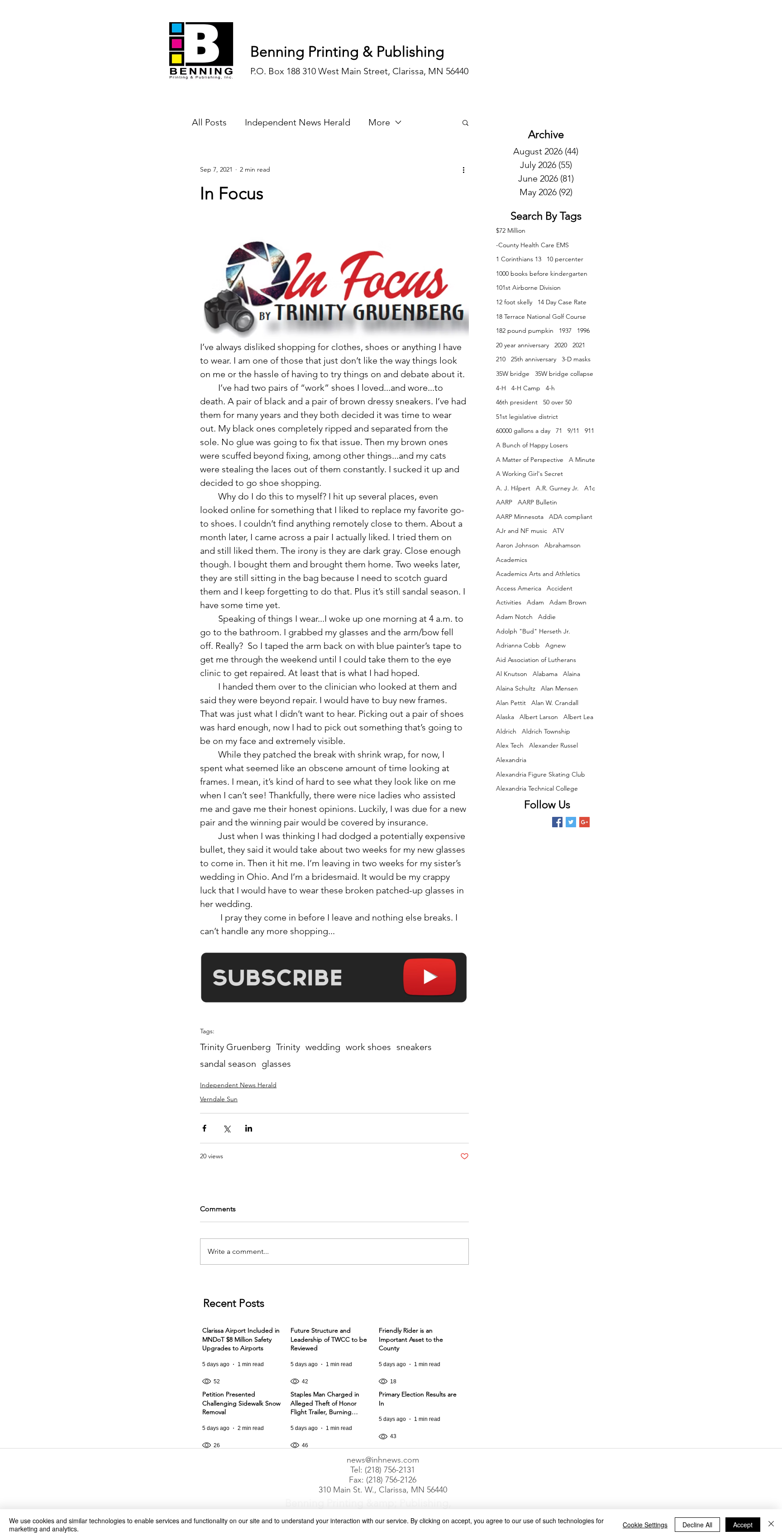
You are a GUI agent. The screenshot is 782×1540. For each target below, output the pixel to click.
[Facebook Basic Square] (557, 822)
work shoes (368, 1046)
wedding (322, 1046)
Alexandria (511, 760)
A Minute (582, 460)
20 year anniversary (522, 345)
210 (500, 359)
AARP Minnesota (520, 517)
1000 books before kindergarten (541, 273)
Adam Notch (514, 617)
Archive (546, 134)
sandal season (228, 1063)
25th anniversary (533, 359)
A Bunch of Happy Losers (532, 445)
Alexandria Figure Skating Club (540, 774)
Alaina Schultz (515, 688)
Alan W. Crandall (554, 703)
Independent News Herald (297, 122)
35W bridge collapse (564, 373)
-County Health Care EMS (532, 245)
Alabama (545, 674)
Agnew (555, 645)
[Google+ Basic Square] (584, 822)
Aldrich (506, 731)
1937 (565, 330)
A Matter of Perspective (529, 460)
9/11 (573, 431)
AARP (504, 502)
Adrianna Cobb (518, 645)
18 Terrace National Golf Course (541, 316)
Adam (535, 602)
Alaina (571, 674)
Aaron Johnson (517, 545)
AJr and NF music (521, 531)
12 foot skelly (514, 302)
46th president (517, 402)
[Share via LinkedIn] (248, 1128)
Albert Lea (578, 717)
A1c (589, 488)
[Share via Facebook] (204, 1128)
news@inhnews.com (383, 1460)
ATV (558, 531)
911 (589, 431)
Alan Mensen (559, 688)
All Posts (209, 122)
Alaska (505, 717)
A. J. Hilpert (513, 488)
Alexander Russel (553, 745)
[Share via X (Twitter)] (226, 1128)
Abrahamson (562, 545)
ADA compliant (570, 517)
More (379, 122)
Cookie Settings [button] (645, 1524)
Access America (518, 588)
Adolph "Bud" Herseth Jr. (533, 631)
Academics (511, 560)
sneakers (414, 1046)
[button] (465, 122)
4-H (501, 388)
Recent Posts (233, 1303)
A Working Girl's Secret (529, 474)
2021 (578, 345)
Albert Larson (539, 717)
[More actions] (463, 169)
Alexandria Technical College (537, 788)
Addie (547, 617)
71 (559, 431)
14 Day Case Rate (562, 302)
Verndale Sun (219, 1099)
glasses (276, 1063)
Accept (743, 1524)
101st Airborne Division (528, 287)
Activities (508, 602)
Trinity (288, 1046)
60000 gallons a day (523, 431)
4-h (550, 388)
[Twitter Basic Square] (571, 822)
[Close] (771, 1524)
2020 (560, 345)
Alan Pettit (511, 703)
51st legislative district (527, 417)
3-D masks (576, 359)
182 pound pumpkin (524, 330)
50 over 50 (557, 402)
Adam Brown (567, 602)
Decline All (697, 1524)
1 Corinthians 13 (518, 259)
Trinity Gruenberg (235, 1046)
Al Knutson (511, 674)
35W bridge (512, 373)
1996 (583, 330)
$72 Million (510, 230)
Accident (559, 588)
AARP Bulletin (537, 502)
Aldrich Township (546, 731)
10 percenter (565, 259)
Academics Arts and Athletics (538, 574)
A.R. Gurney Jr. (557, 488)
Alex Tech (510, 745)
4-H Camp (525, 388)
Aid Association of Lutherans (536, 660)
